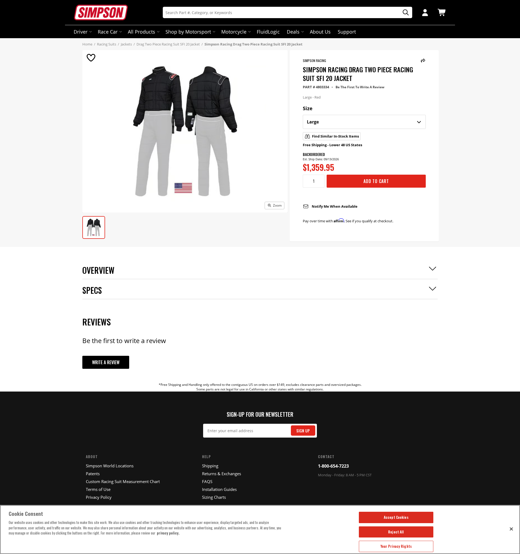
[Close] (511, 529)
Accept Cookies (396, 517)
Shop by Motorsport (188, 31)
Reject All (396, 532)
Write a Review (105, 362)
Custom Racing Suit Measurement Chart (123, 481)
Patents (93, 473)
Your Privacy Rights (396, 546)
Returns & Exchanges (221, 473)
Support (347, 31)
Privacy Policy (99, 497)
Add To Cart (376, 181)
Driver (80, 31)
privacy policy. (168, 533)
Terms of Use (98, 489)
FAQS (207, 481)
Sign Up (303, 431)
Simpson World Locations (110, 465)
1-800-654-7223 (333, 466)
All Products (141, 31)
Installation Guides (219, 489)
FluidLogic (268, 31)
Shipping (210, 465)
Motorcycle (233, 31)
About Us (320, 31)
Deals (293, 31)
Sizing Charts (214, 497)
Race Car (108, 31)
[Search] (403, 12)
